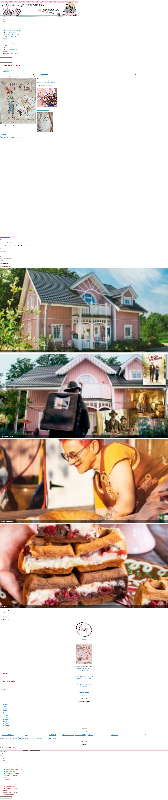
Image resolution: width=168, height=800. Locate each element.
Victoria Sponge (39, 738)
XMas (54, 738)
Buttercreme (31, 735)
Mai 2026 (5, 710)
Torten (4, 614)
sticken (47, 78)
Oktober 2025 (5, 723)
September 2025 (6, 725)
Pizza (146, 735)
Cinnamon (59, 735)
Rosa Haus (160, 734)
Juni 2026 (5, 708)
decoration (71, 735)
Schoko (2, 738)
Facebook (84, 695)
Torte (20, 738)
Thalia (89, 668)
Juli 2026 (4, 706)
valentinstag (32, 738)
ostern (143, 735)
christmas (52, 735)
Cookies (65, 735)
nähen (44, 78)
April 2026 (5, 712)
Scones (13, 738)
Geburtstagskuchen (97, 734)
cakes (35, 734)
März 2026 (5, 713)
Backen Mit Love (8, 735)
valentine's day (25, 738)
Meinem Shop (80, 668)
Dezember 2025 (6, 719)
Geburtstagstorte (106, 735)
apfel (1, 734)
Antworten (15, 242)
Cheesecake (42, 734)
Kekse (126, 735)
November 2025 (6, 721)
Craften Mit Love (9, 70)
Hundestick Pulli (4, 134)
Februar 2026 (5, 715)
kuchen (131, 735)
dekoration (78, 735)
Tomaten (16, 738)
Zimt (58, 738)
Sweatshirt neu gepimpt (43, 110)
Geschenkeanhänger (5, 237)
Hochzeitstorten (6, 612)
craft (4, 70)
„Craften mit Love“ (44, 74)
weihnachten (47, 738)
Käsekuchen (135, 734)
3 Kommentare (6, 71)
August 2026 (5, 704)
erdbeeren (90, 735)
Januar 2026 (5, 717)
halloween (114, 735)
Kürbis (140, 734)
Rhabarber (155, 734)
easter (83, 735)
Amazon (85, 668)
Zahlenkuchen (6, 616)
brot (26, 735)
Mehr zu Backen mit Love (84, 670)
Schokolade (7, 738)
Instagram (84, 693)
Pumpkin (150, 735)
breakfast (22, 735)
